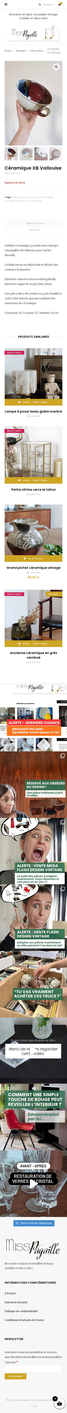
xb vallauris (35, 200)
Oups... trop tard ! (35, 402)
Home (8, 50)
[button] (56, 67)
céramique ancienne (26, 197)
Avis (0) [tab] (34, 229)
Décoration (36, 50)
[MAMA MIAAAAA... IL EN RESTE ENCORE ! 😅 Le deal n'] (33, 851)
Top (34, 1406)
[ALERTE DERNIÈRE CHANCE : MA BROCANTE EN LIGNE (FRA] (33, 718)
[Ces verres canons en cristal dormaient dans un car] (33, 1183)
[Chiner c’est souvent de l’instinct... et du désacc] (33, 984)
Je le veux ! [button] (35, 558)
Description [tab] (35, 223)
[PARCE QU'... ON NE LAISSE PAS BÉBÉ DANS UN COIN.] (33, 917)
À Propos (10, 1293)
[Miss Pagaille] (33, 32)
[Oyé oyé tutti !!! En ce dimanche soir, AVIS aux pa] (33, 784)
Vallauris (21, 200)
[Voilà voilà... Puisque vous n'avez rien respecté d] (33, 1050)
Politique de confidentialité (21, 1311)
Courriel (11, 1362)
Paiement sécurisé (16, 1302)
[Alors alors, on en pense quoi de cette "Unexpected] (33, 1117)
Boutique (21, 50)
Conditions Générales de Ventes (24, 1320)
